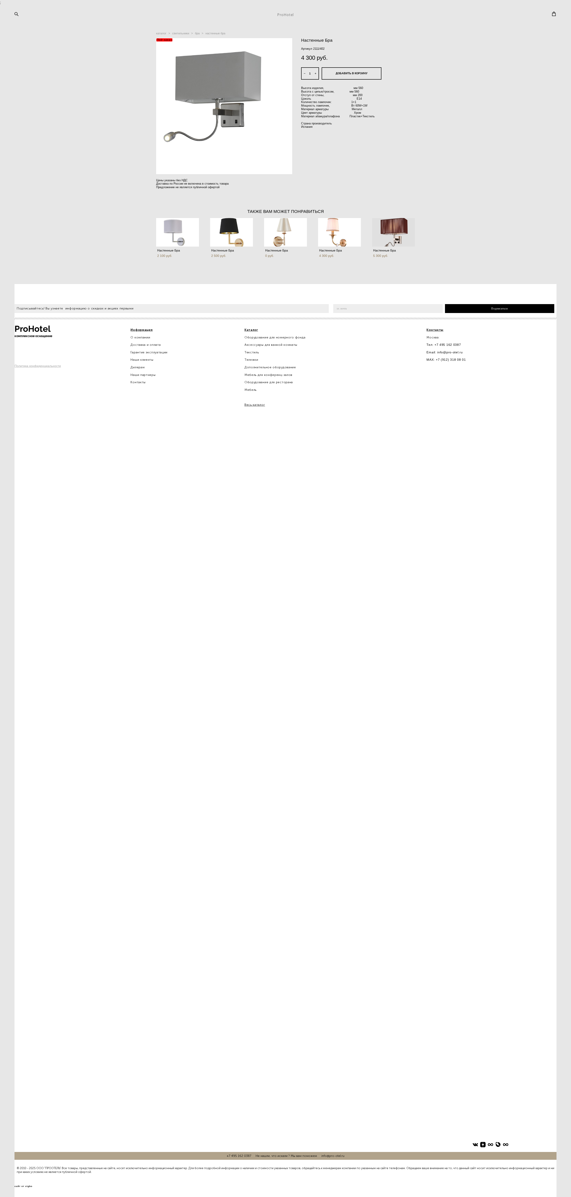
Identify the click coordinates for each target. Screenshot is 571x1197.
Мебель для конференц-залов (268, 375)
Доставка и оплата (145, 345)
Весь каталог (254, 405)
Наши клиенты (141, 360)
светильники (180, 33)
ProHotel (285, 14)
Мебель (250, 390)
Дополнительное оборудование (270, 367)
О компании (140, 337)
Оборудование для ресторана (268, 382)
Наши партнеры (142, 375)
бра (197, 33)
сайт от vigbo (23, 1186)
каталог (161, 33)
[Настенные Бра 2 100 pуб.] (177, 232)
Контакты (138, 382)
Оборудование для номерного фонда (274, 337)
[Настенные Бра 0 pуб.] (285, 232)
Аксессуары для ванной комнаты (270, 345)
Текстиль (251, 352)
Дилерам (137, 367)
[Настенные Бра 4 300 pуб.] (339, 232)
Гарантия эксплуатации (149, 352)
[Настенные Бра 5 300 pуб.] (393, 232)
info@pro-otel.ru (450, 352)
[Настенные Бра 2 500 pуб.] (231, 232)
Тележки (251, 360)
